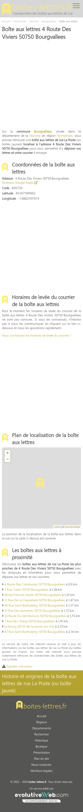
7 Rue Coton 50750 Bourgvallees (26, 589)
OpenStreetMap (72, 526)
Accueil (41, 716)
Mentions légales (42, 771)
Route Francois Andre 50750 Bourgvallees (32, 595)
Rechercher (41, 734)
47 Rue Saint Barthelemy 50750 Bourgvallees (34, 631)
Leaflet (57, 526)
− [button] (7, 459)
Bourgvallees (43, 131)
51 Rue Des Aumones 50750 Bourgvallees (32, 610)
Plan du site (41, 758)
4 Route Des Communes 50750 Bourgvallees (34, 584)
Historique (41, 740)
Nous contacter (41, 765)
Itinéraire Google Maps (18, 182)
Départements (41, 728)
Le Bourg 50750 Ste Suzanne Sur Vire (29, 626)
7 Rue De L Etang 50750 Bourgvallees (29, 621)
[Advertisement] (41, 84)
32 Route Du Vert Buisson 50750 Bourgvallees (35, 616)
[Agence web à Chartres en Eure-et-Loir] (41, 796)
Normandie (64, 135)
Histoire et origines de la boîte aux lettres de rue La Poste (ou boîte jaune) (39, 683)
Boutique (41, 746)
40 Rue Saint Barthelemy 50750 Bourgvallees (34, 605)
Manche (34, 135)
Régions (41, 722)
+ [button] (7, 452)
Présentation (41, 752)
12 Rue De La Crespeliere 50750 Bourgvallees (34, 600)
